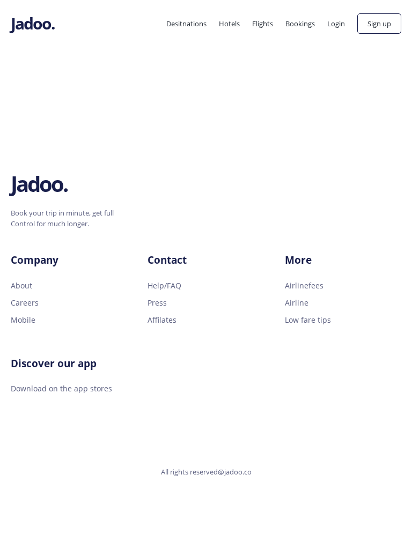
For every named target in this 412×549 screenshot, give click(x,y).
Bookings (300, 23)
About (21, 285)
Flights (262, 23)
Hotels (229, 23)
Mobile (23, 320)
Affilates (162, 320)
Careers (25, 303)
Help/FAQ (164, 285)
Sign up (379, 23)
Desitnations (186, 23)
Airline (296, 303)
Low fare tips (308, 320)
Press (157, 303)
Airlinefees (304, 285)
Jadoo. (33, 23)
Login (336, 23)
